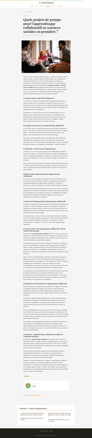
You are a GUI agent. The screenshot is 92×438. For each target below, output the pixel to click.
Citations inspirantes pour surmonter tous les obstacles (31, 418)
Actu (36, 6)
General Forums (46, 2)
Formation (59, 6)
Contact (51, 430)
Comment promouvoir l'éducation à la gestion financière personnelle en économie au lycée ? (32, 414)
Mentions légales (43, 430)
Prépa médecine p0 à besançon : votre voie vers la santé (58, 420)
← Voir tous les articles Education (32, 395)
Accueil (32, 6)
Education (47, 6)
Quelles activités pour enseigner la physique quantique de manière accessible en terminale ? (59, 415)
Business (41, 6)
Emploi (53, 6)
